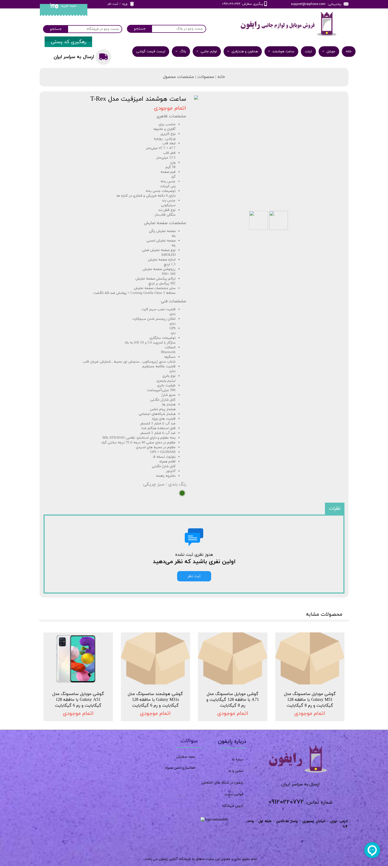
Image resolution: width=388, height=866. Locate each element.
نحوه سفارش (185, 756)
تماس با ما (236, 771)
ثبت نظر (194, 576)
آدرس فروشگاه (232, 806)
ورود (124, 4)
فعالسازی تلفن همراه (180, 768)
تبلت (308, 51)
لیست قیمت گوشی (150, 51)
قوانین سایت (233, 794)
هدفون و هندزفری (244, 51)
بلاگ (183, 51)
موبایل (331, 51)
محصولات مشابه (324, 614)
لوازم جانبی (209, 51)
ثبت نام (113, 4)
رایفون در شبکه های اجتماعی (222, 782)
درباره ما (237, 759)
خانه (349, 51)
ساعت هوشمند (283, 51)
